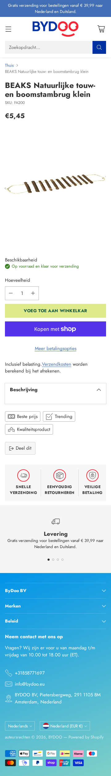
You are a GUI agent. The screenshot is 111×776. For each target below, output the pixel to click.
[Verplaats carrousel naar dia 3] (58, 560)
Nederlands (18, 726)
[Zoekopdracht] (99, 47)
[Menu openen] (8, 29)
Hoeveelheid (17, 280)
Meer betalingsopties (55, 348)
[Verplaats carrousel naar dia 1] (48, 560)
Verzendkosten (56, 364)
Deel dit (23, 448)
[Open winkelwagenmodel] (101, 29)
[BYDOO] (55, 29)
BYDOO (55, 737)
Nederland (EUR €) (66, 726)
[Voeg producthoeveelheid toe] (33, 293)
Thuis (9, 65)
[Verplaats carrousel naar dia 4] (62, 560)
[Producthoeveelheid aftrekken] (10, 293)
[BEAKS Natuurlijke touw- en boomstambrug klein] (55, 184)
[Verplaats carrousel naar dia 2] (53, 560)
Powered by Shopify (86, 737)
